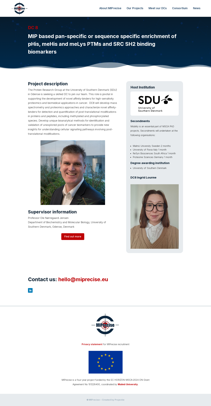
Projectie (119, 399)
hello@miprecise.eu (83, 279)
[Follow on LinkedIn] (30, 290)
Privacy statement (92, 344)
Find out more (72, 236)
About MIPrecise (110, 8)
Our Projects (135, 8)
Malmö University (128, 384)
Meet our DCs (158, 8)
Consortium (180, 8)
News (197, 8)
